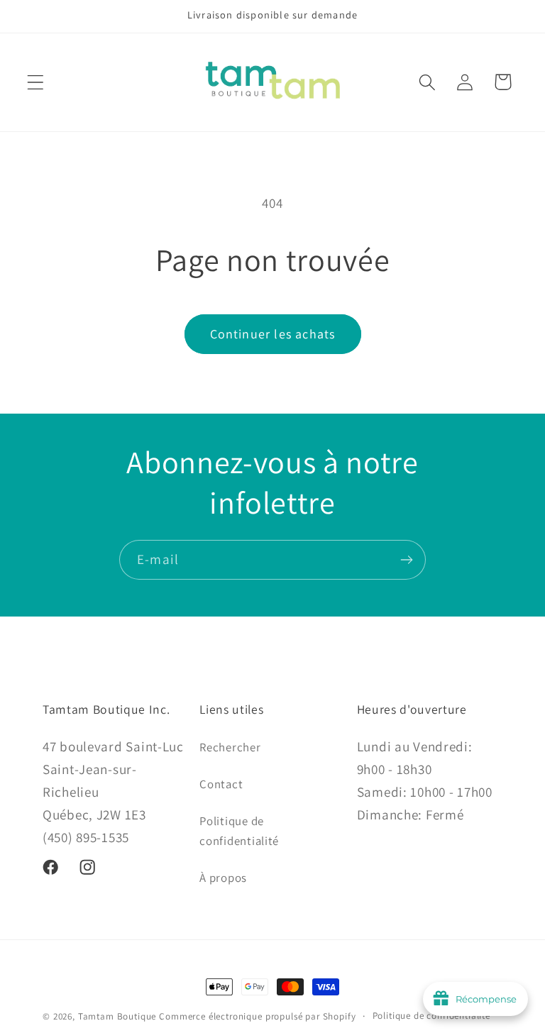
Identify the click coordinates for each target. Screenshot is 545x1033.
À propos (223, 877)
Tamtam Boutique (117, 1016)
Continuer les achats (273, 334)
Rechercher (229, 747)
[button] (36, 82)
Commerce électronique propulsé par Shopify (257, 1016)
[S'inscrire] (406, 560)
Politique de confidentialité (239, 831)
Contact (221, 784)
